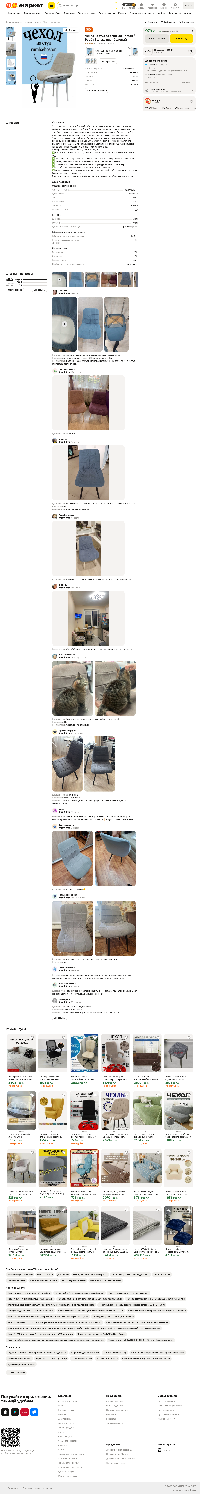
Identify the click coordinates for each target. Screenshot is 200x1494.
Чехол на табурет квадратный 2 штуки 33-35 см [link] (178, 1250)
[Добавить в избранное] (32, 1037)
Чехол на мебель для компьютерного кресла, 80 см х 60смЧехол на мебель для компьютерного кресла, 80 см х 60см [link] (84, 1135)
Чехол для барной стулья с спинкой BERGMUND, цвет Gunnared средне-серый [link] (115, 1250)
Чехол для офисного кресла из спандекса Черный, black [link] (49, 1078)
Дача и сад (63, 1445)
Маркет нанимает (166, 1419)
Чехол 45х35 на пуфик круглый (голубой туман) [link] (52, 1192)
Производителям (166, 1410)
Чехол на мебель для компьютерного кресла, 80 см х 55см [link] (84, 1193)
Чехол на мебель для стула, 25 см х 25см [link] (175, 1078)
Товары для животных (68, 1463)
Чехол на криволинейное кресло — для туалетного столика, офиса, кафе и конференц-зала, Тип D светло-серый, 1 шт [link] (20, 1193)
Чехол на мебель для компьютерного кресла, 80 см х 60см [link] (115, 1078)
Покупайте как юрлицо (117, 1410)
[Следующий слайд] (75, 67)
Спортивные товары (68, 1458)
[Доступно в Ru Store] (34, 1416)
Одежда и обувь (66, 1423)
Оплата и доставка (115, 1405)
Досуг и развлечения (68, 1401)
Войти (188, 5)
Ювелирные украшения (69, 1476)
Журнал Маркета (114, 1423)
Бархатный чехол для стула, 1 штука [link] (18, 1250)
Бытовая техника (66, 1410)
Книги (61, 1450)
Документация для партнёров (120, 1458)
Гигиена (62, 1414)
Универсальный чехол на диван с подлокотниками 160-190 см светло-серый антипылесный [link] (20, 1078)
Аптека (61, 1432)
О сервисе (111, 1414)
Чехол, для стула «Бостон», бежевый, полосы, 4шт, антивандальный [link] (115, 1135)
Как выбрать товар (115, 1401)
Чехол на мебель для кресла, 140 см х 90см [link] (176, 1192)
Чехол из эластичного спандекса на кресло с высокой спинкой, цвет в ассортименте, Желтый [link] (51, 1135)
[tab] (14, 13)
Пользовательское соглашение (37, 1488)
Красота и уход (65, 1436)
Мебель (62, 1405)
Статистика (13, 1488)
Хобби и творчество (67, 1441)
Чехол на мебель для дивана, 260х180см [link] (144, 1135)
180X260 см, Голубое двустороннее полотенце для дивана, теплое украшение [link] (146, 1193)
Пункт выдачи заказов (168, 1414)
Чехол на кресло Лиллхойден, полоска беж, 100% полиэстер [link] (84, 1078)
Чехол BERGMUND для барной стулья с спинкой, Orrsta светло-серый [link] (146, 1250)
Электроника (64, 1419)
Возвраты (111, 1419)
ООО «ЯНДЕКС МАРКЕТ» (184, 1486)
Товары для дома (66, 1427)
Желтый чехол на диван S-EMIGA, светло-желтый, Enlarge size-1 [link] (83, 1250)
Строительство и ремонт (70, 1467)
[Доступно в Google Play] (15, 1416)
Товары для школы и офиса (71, 1454)
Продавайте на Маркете (117, 1454)
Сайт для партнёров (115, 1463)
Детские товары (66, 1472)
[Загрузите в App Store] (5, 1416)
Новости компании (167, 1401)
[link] (20, 1274)
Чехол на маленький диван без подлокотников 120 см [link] (178, 1135)
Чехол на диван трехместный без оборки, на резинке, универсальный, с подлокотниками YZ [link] (146, 1078)
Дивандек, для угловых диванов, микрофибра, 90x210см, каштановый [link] (114, 1193)
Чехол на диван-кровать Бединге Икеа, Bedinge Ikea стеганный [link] (52, 1250)
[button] (89, 29)
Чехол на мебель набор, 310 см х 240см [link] (19, 1135)
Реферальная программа (170, 1405)
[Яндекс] (192, 1490)
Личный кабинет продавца (119, 1450)
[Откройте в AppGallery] (24, 1416)
